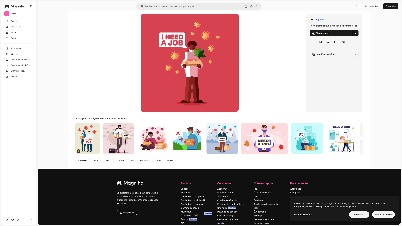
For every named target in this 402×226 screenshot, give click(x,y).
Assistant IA (187, 192)
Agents (189, 219)
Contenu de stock (190, 208)
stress (170, 160)
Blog (256, 208)
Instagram (295, 192)
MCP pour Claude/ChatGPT (196, 213)
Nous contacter (299, 183)
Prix (358, 6)
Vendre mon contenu (264, 219)
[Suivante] (363, 138)
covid (107, 160)
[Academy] (12, 219)
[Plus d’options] (351, 42)
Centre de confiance (227, 219)
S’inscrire (391, 6)
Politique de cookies (227, 211)
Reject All (359, 214)
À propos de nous (262, 192)
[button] (127, 212)
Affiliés (220, 223)
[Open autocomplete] (140, 6)
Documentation (225, 192)
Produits (186, 183)
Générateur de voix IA (192, 204)
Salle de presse (261, 223)
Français (127, 212)
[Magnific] (130, 183)
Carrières (258, 200)
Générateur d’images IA (192, 196)
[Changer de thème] (18, 219)
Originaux (226, 208)
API (182, 223)
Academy (222, 188)
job (132, 160)
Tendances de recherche (266, 204)
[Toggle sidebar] (30, 6)
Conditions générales (227, 200)
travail (158, 160)
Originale (161, 19)
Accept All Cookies (383, 214)
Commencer (224, 183)
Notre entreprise (263, 183)
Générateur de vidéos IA (193, 200)
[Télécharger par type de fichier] (355, 33)
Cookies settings (225, 215)
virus (96, 160)
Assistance (222, 196)
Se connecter (371, 6)
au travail (120, 160)
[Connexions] (6, 219)
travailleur (82, 160)
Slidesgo (258, 215)
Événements (260, 211)
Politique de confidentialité (230, 204)
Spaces (184, 188)
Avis (256, 196)
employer (144, 160)
